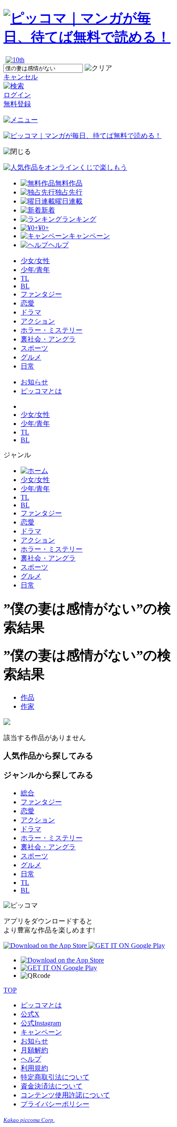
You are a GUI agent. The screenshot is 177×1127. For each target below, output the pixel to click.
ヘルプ (31, 1059)
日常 (27, 366)
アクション (38, 321)
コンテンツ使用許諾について (65, 1095)
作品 (27, 697)
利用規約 (34, 1068)
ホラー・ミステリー (51, 330)
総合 (27, 793)
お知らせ (34, 382)
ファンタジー (41, 294)
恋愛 (27, 303)
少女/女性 (35, 260)
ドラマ (31, 312)
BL (25, 286)
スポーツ (34, 348)
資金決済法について (51, 1086)
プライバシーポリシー (55, 1104)
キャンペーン (41, 1032)
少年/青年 (35, 269)
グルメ (31, 357)
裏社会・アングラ (48, 339)
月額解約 (34, 1050)
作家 (27, 706)
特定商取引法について (55, 1077)
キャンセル (20, 77)
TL (25, 278)
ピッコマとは (41, 391)
